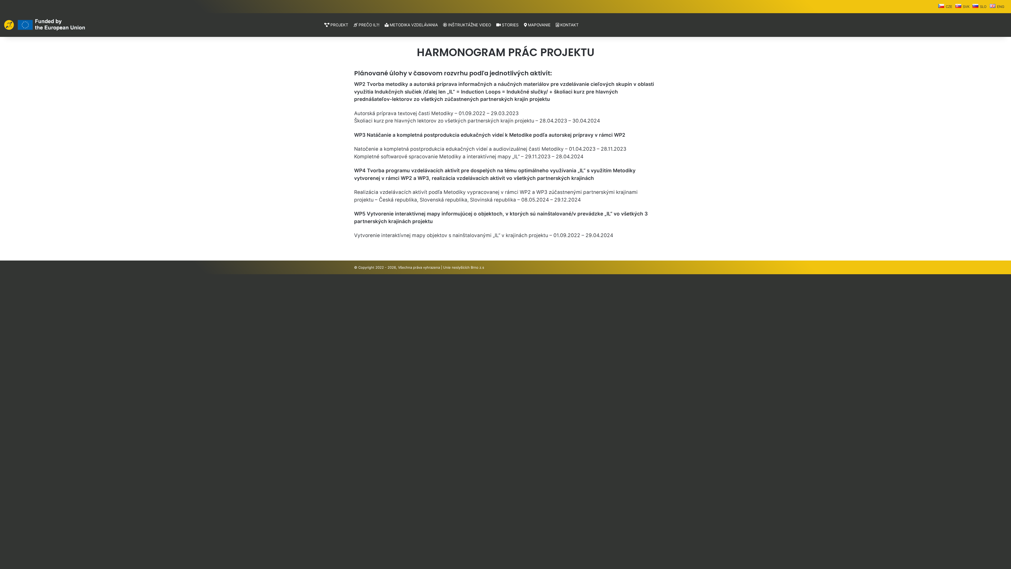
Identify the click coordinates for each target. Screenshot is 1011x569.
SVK (966, 6)
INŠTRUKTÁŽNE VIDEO (469, 24)
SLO (983, 6)
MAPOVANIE (539, 24)
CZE (949, 6)
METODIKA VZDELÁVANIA (413, 24)
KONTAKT (569, 24)
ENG (1000, 6)
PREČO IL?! (368, 24)
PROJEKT (338, 24)
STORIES (510, 24)
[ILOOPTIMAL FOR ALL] (44, 24)
